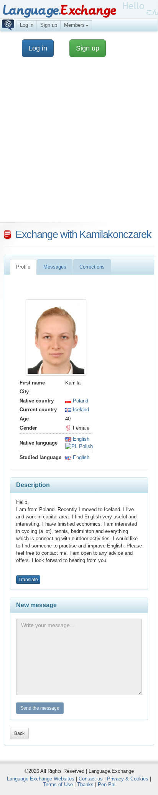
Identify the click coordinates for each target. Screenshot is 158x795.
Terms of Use (58, 784)
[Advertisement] (79, 143)
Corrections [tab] (92, 267)
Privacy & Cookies (127, 779)
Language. (59, 10)
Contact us (91, 779)
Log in (26, 25)
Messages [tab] (54, 267)
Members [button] (74, 25)
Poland (79, 401)
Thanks (85, 784)
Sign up (48, 25)
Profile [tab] (23, 267)
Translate (28, 579)
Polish (85, 446)
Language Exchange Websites (40, 779)
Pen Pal (106, 784)
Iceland (80, 409)
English (80, 439)
